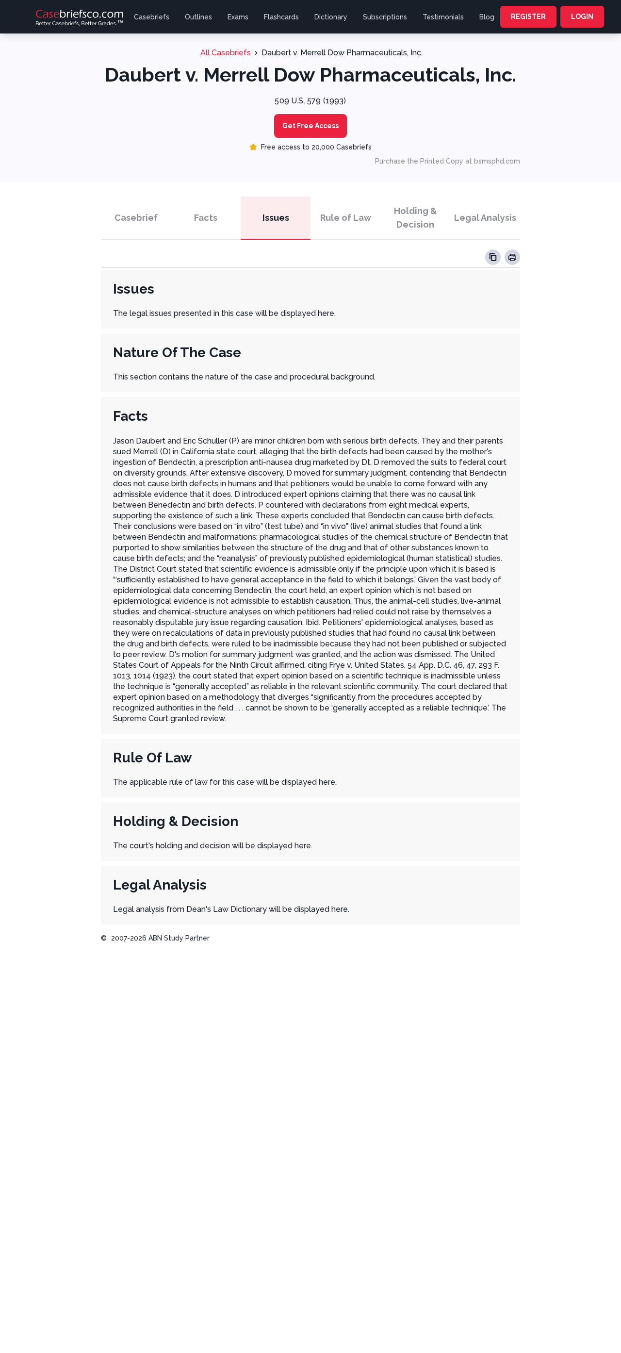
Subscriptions (385, 17)
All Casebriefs (225, 52)
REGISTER (528, 16)
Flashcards (281, 17)
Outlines (198, 17)
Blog (486, 17)
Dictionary (330, 17)
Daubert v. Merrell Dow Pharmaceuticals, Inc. (342, 52)
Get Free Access (310, 126)
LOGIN (582, 16)
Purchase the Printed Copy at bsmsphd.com (447, 161)
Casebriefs (151, 17)
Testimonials (443, 17)
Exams (238, 17)
